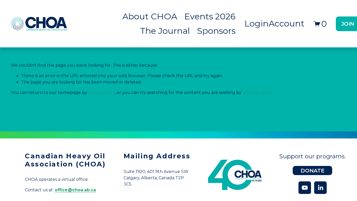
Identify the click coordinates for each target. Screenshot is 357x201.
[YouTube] (304, 187)
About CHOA (149, 16)
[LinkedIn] (320, 187)
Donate (313, 171)
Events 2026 (209, 16)
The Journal (165, 31)
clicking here (101, 92)
